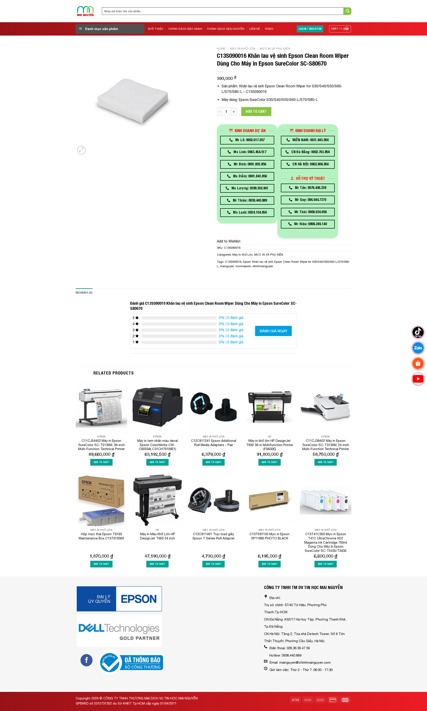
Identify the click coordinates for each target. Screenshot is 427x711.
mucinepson (243, 266)
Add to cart (256, 111)
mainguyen (227, 266)
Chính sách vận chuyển (225, 28)
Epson (247, 261)
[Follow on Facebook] (87, 660)
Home (221, 48)
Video (269, 28)
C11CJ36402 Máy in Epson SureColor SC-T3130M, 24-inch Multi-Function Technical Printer (325, 445)
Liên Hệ (254, 28)
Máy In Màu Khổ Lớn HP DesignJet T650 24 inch (157, 536)
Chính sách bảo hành (185, 28)
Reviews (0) (84, 292)
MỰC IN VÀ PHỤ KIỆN (275, 48)
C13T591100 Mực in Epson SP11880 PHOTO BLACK (270, 536)
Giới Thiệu (155, 28)
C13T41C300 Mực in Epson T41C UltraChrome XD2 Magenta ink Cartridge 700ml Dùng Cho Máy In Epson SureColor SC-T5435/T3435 (325, 542)
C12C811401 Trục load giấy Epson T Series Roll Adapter (214, 536)
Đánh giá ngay (273, 331)
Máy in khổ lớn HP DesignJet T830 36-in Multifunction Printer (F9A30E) (269, 445)
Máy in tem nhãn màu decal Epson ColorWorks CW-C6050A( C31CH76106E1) (157, 445)
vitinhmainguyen (262, 266)
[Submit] (347, 11)
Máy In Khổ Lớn (242, 48)
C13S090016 (233, 261)
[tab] (84, 292)
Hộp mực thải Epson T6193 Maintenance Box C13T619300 (101, 536)
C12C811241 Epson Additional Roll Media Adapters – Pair (213, 443)
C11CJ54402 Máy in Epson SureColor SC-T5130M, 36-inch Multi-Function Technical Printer (101, 445)
